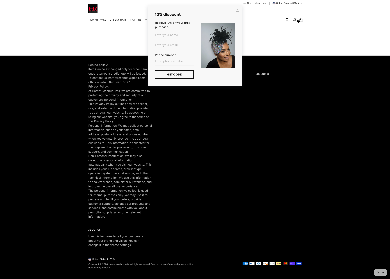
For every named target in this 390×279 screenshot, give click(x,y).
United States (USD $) (288, 3)
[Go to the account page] (294, 20)
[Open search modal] (287, 20)
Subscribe (263, 74)
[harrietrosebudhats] (93, 8)
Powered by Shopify (99, 267)
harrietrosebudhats (119, 264)
